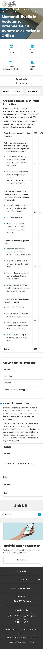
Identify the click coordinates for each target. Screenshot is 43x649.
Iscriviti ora (22, 560)
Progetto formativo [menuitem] (12, 91)
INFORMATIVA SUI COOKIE (18, 642)
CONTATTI (9, 638)
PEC (16, 638)
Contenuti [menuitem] (33, 91)
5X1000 (31, 642)
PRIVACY (23, 638)
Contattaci (6, 514)
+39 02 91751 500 (21, 600)
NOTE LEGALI (32, 638)
